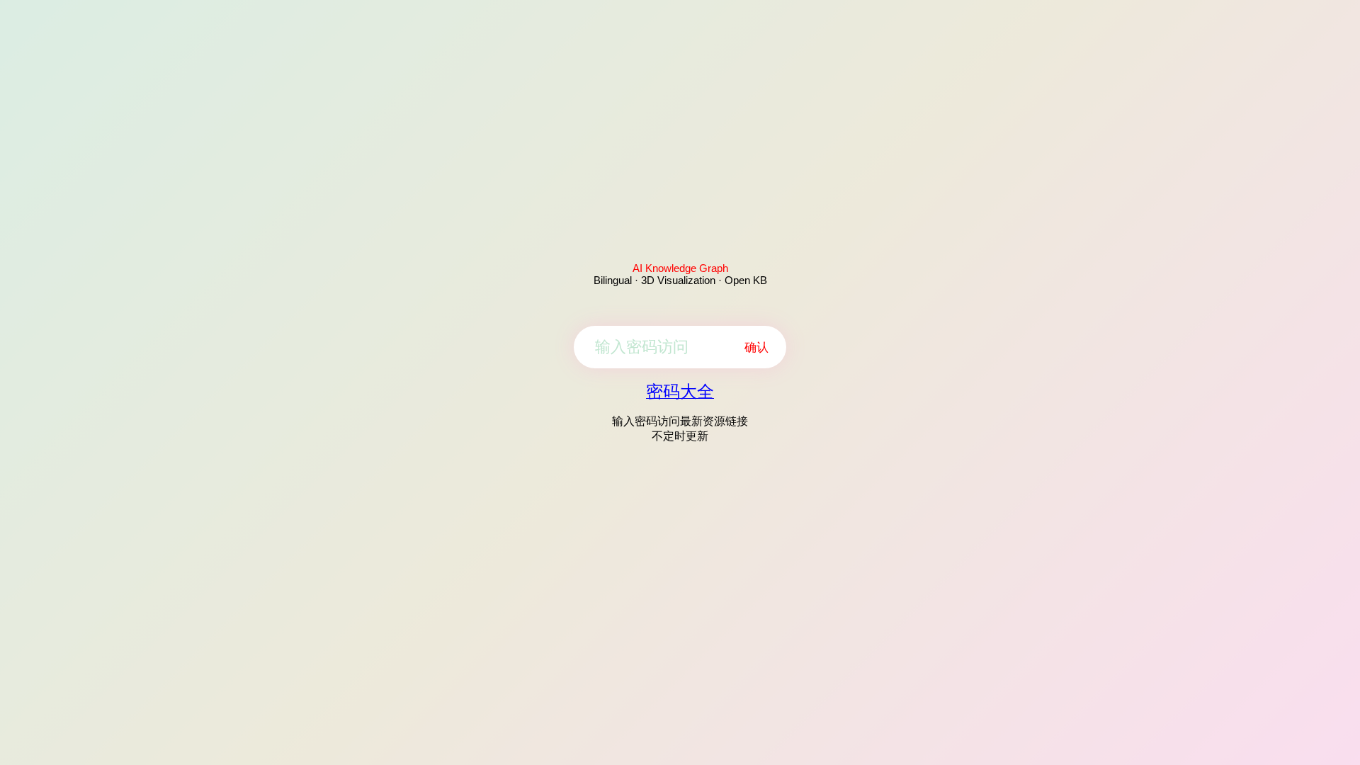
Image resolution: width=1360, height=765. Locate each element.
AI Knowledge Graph (680, 268)
